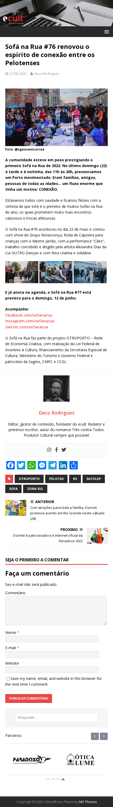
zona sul (35, 489)
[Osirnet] (80, 761)
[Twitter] (63, 450)
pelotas (56, 479)
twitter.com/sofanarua (26, 326)
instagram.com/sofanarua (29, 320)
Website (12, 663)
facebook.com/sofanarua (28, 315)
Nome (11, 632)
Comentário (15, 592)
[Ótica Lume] (32, 761)
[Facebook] (56, 450)
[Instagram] (49, 450)
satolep (93, 479)
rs (75, 479)
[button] (106, 31)
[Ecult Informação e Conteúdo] (56, 22)
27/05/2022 (18, 73)
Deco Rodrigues (46, 73)
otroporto (29, 479)
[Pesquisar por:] (57, 717)
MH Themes (88, 802)
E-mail (11, 647)
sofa (13, 489)
